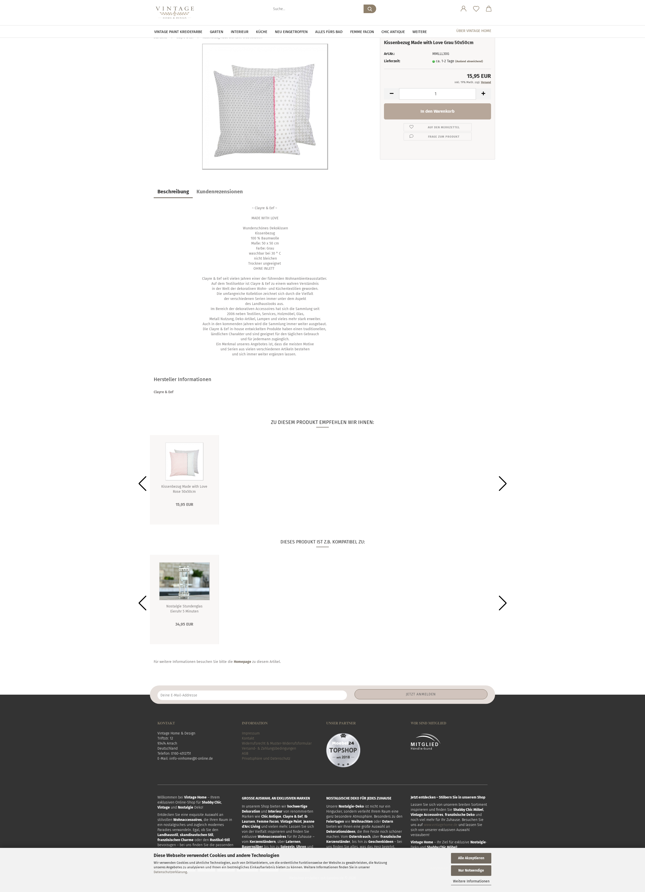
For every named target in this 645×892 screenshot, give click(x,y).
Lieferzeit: (392, 61)
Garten (216, 31)
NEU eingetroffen (291, 31)
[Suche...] (370, 9)
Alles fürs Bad (329, 31)
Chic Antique (393, 31)
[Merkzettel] (476, 9)
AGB (245, 753)
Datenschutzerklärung (170, 872)
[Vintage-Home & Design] (177, 12)
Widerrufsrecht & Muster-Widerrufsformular (277, 743)
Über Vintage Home (473, 30)
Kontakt (248, 738)
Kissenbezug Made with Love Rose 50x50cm (184, 488)
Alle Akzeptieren (471, 858)
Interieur (239, 31)
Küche (261, 31)
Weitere (419, 31)
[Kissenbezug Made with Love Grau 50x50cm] (265, 106)
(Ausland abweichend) (469, 61)
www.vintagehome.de (441, 825)
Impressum (251, 733)
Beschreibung (173, 192)
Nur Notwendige (471, 870)
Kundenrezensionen (220, 192)
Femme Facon (362, 31)
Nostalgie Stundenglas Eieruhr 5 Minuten (184, 608)
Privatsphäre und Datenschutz (266, 758)
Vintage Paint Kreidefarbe (178, 31)
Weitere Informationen (471, 881)
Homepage (242, 662)
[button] (463, 9)
